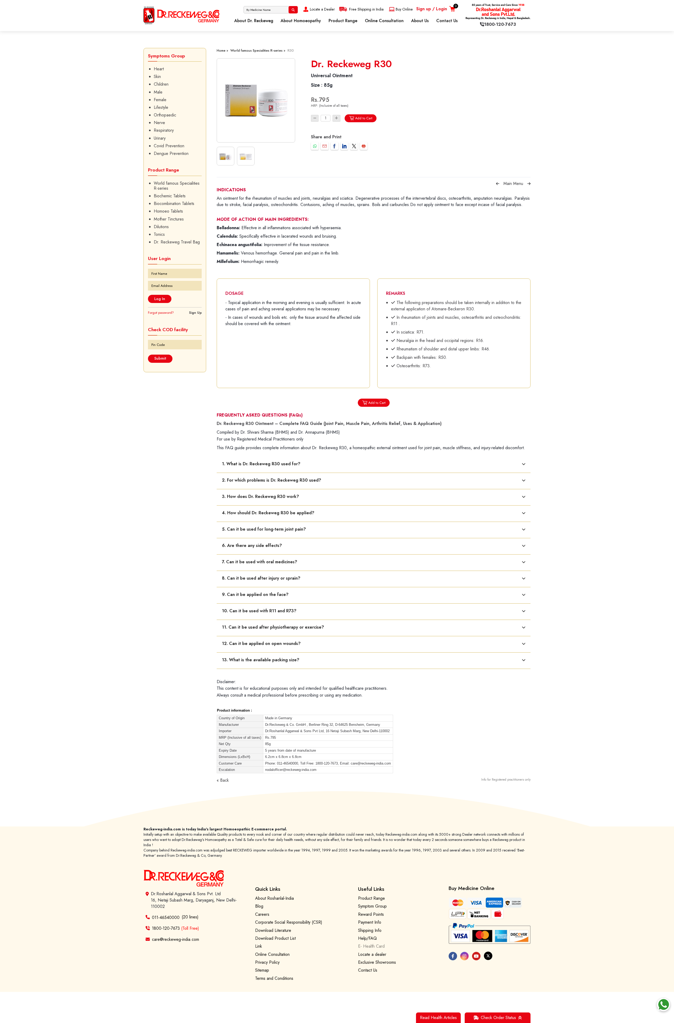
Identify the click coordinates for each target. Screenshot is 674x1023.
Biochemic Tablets (170, 195)
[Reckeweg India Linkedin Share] (344, 146)
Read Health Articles (438, 1018)
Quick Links (267, 889)
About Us (420, 21)
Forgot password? (161, 312)
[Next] (529, 183)
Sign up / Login (431, 9)
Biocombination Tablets (174, 203)
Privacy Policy (267, 962)
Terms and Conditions (274, 978)
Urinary (160, 138)
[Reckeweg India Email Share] (324, 146)
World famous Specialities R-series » (257, 50)
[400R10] (256, 100)
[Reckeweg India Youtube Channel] (476, 956)
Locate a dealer (372, 954)
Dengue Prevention (171, 153)
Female (160, 99)
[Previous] (497, 183)
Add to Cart (363, 118)
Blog (259, 906)
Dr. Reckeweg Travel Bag (177, 241)
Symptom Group (372, 906)
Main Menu (513, 183)
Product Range (343, 21)
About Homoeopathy (301, 21)
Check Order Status (498, 1018)
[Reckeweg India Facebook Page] (453, 956)
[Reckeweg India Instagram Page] (464, 956)
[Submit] (293, 9)
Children (161, 84)
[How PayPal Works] (490, 933)
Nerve (159, 122)
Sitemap (262, 970)
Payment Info (369, 922)
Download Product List (275, 938)
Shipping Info (369, 930)
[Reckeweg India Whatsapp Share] (315, 146)
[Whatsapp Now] (663, 1004)
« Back (223, 780)
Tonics (159, 234)
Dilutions (161, 226)
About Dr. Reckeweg (253, 21)
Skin (157, 76)
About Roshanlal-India (274, 898)
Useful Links (371, 889)
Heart (159, 68)
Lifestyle (161, 107)
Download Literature (273, 930)
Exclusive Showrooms (377, 962)
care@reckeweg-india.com (175, 939)
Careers (262, 914)
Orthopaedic (165, 115)
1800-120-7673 (175, 928)
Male (158, 92)
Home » (222, 50)
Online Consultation (384, 21)
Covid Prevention (169, 145)
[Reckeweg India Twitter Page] (488, 956)
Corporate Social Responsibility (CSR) (288, 922)
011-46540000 (166, 917)
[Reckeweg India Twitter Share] (354, 146)
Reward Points (371, 914)
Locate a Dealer (322, 9)
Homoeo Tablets (168, 211)
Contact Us (447, 21)
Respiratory (164, 130)
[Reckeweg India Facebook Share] (334, 146)
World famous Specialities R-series (177, 186)
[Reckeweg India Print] (364, 146)
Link (258, 946)
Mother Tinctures (169, 219)
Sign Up (195, 312)
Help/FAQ (367, 938)
